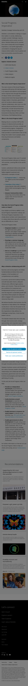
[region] (14, 343)
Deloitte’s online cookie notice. (17, 343)
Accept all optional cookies (14, 349)
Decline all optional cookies (14, 352)
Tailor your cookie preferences (14, 356)
